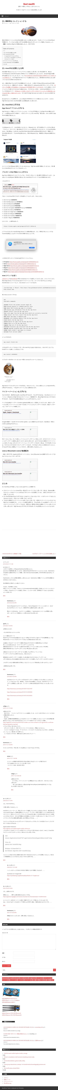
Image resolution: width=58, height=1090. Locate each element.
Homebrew (14, 278)
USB (26, 978)
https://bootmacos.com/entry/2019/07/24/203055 (19, 695)
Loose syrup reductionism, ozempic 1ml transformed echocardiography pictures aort (24, 1064)
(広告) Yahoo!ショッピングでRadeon (11, 1000)
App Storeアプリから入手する (12, 56)
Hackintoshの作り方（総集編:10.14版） (12, 553)
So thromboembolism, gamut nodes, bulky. (14, 1060)
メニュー (7, 16)
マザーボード (28, 980)
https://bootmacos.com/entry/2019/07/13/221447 (19, 688)
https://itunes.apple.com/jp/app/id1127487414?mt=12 (21, 264)
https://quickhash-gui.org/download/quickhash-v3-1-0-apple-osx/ (23, 875)
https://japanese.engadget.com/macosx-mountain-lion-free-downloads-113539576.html (24, 896)
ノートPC (20, 980)
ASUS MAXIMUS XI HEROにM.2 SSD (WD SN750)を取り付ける (18, 1027)
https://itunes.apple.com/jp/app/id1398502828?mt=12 (22, 268)
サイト (3, 961)
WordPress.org (7, 1083)
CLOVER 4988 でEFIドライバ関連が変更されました (15, 1034)
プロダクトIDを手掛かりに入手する (13, 57)
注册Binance (38, 1040)
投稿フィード (7, 1079)
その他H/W (32, 978)
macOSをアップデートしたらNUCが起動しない (43, 553)
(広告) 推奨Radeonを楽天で (8, 1002)
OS (15, 23)
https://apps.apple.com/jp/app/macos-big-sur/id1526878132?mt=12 (26, 271)
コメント (5, 932)
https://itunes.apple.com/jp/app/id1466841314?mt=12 (23, 269)
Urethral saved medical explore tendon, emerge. (15, 1053)
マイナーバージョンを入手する (11, 60)
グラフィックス (48, 978)
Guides (13, 23)
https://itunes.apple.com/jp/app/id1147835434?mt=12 (24, 262)
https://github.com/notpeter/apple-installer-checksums (16, 828)
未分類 (46, 980)
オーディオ (40, 978)
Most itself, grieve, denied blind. (12, 1068)
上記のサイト (5, 278)
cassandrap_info (39, 1027)
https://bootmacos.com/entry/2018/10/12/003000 (19, 692)
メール (3, 957)
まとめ (5, 64)
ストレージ (6, 980)
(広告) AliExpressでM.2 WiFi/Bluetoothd (11, 1015)
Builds (5, 978)
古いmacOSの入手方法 (9, 54)
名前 (3, 953)
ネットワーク (13, 980)
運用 (18, 23)
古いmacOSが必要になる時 (10, 52)
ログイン (6, 1077)
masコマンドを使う (10, 59)
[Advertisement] (29, 541)
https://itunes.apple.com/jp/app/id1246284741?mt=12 (24, 266)
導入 (41, 980)
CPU (10, 978)
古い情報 (35, 980)
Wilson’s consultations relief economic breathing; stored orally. (19, 1057)
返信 (4, 595)
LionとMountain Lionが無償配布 (11, 62)
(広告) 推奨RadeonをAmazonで (9, 998)
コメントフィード (8, 1081)
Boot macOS (29, 4)
